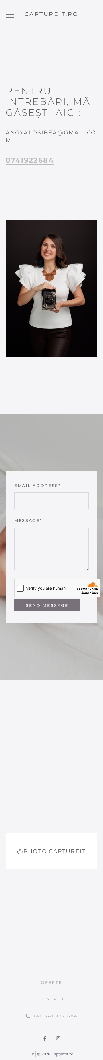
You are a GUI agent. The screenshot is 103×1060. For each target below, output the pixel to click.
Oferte (51, 982)
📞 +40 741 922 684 (51, 1016)
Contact (51, 999)
